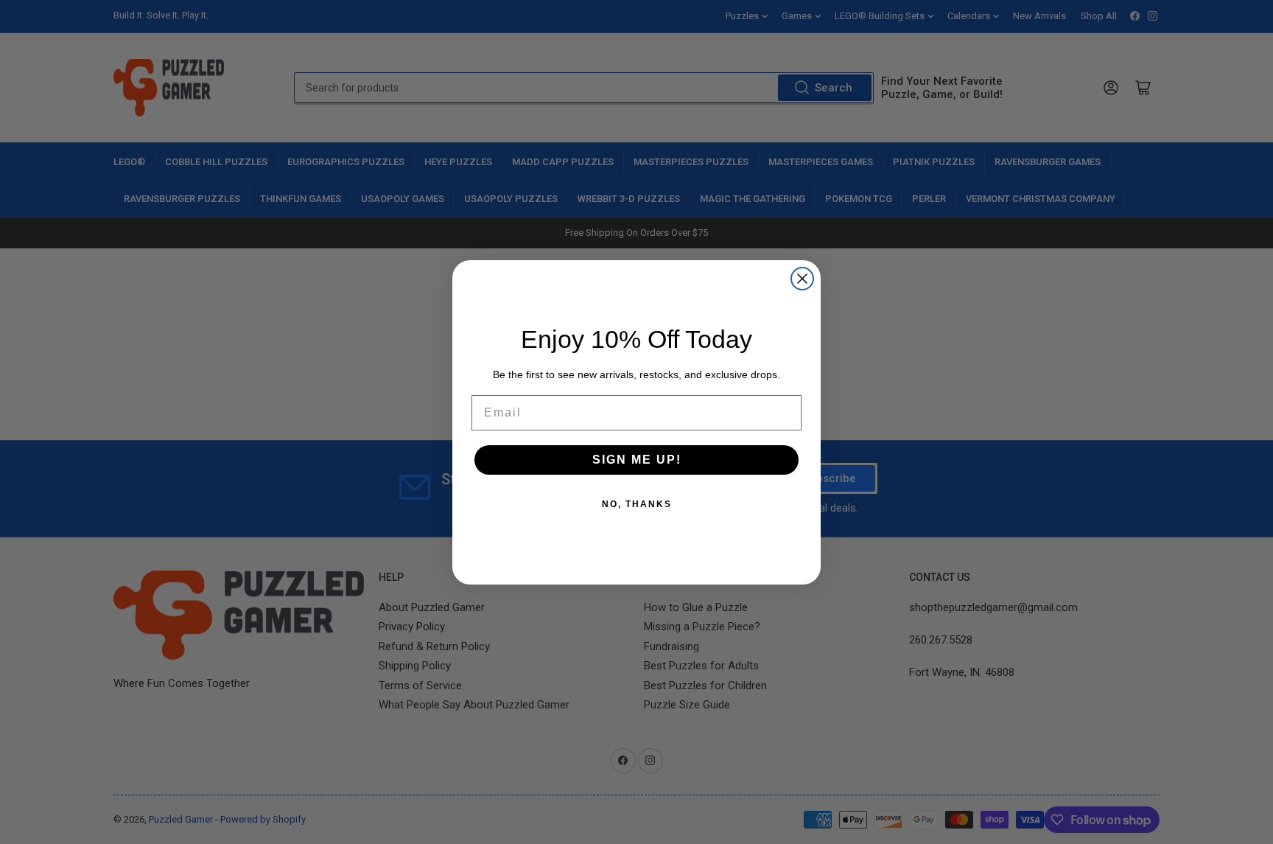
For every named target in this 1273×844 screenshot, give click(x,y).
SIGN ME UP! (636, 459)
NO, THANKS (637, 504)
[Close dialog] (802, 279)
